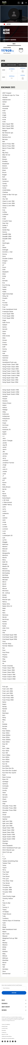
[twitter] (5, 1041)
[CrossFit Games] (4, 2)
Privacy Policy (4, 1026)
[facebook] (2, 1041)
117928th (12, 69)
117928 (7, 50)
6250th (23, 75)
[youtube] (10, 1041)
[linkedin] (12, 1041)
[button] (26, 2)
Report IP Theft (5, 1034)
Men (14, 43)
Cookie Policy (4, 1028)
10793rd (22, 68)
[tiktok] (15, 1041)
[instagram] (7, 1041)
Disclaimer (4, 1030)
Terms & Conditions (6, 1024)
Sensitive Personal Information (8, 1038)
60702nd (11, 76)
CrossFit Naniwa (9, 40)
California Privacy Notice (7, 1036)
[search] (18, 2)
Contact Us (4, 1032)
